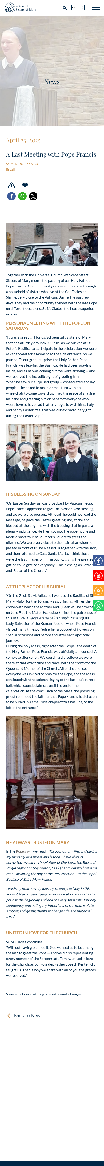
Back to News (28, 1015)
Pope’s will (24, 851)
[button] (11, 196)
